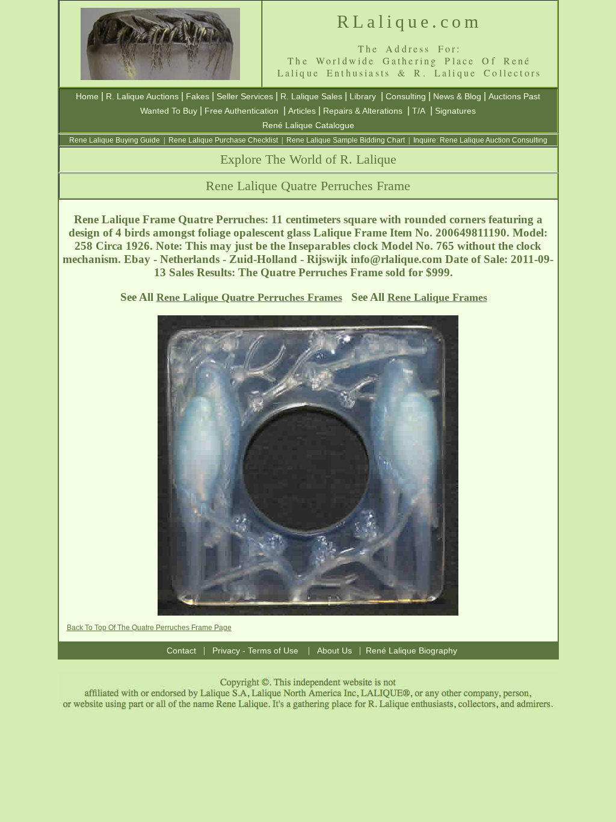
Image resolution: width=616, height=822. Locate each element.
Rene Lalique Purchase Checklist (223, 140)
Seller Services (245, 96)
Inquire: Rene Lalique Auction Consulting (480, 140)
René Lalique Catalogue (308, 125)
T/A (418, 111)
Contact (181, 650)
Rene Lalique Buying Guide (114, 140)
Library (363, 96)
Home (87, 96)
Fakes (197, 96)
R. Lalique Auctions (142, 96)
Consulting (406, 96)
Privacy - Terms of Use (255, 650)
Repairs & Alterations (362, 111)
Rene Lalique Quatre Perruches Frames (249, 297)
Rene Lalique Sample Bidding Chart (345, 140)
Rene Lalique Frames (437, 297)
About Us (334, 650)
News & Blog (457, 96)
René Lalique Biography (411, 650)
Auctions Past (514, 96)
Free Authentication (242, 111)
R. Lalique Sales (311, 96)
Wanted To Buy (168, 111)
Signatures (455, 111)
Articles (302, 111)
